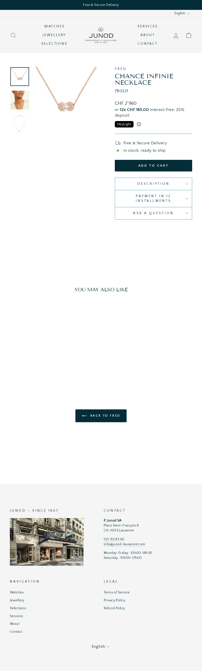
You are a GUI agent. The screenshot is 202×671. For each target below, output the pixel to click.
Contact (148, 44)
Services (147, 26)
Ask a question (153, 213)
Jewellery (54, 35)
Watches (54, 26)
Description (153, 184)
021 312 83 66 (114, 539)
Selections (54, 44)
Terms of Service (117, 592)
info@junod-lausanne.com (124, 544)
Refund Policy (114, 608)
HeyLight (124, 124)
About (147, 35)
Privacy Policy (114, 600)
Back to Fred (104, 415)
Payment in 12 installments (153, 198)
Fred (121, 69)
